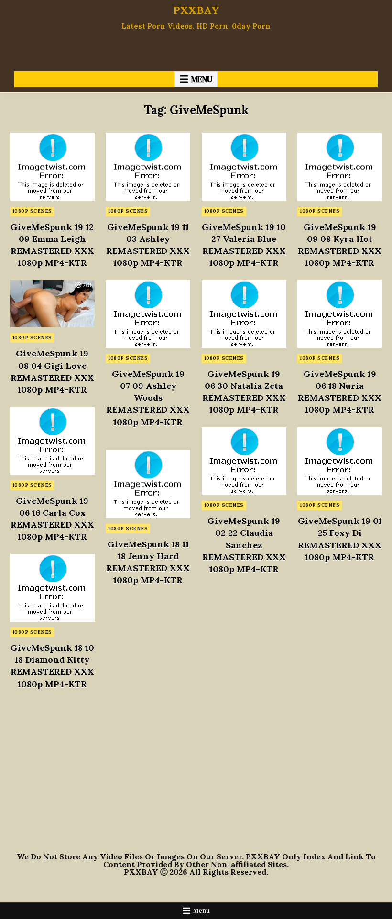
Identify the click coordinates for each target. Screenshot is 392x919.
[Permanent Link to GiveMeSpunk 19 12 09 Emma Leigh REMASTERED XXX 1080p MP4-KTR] (52, 166)
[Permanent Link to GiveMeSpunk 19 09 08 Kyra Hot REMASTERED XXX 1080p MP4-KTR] (339, 166)
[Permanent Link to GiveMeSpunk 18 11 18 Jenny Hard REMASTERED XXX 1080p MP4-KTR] (148, 484)
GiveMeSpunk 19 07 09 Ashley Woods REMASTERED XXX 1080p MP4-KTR (148, 398)
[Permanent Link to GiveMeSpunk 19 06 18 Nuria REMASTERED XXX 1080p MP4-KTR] (339, 314)
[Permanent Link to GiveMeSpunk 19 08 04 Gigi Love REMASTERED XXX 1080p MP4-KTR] (52, 304)
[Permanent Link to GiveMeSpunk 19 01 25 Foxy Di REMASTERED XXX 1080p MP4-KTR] (339, 461)
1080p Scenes (32, 211)
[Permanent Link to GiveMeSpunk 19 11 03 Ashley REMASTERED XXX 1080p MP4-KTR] (148, 166)
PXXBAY (196, 10)
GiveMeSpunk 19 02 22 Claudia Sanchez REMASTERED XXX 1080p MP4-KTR (244, 544)
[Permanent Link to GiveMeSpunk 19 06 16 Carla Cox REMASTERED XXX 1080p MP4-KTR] (52, 441)
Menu (201, 79)
